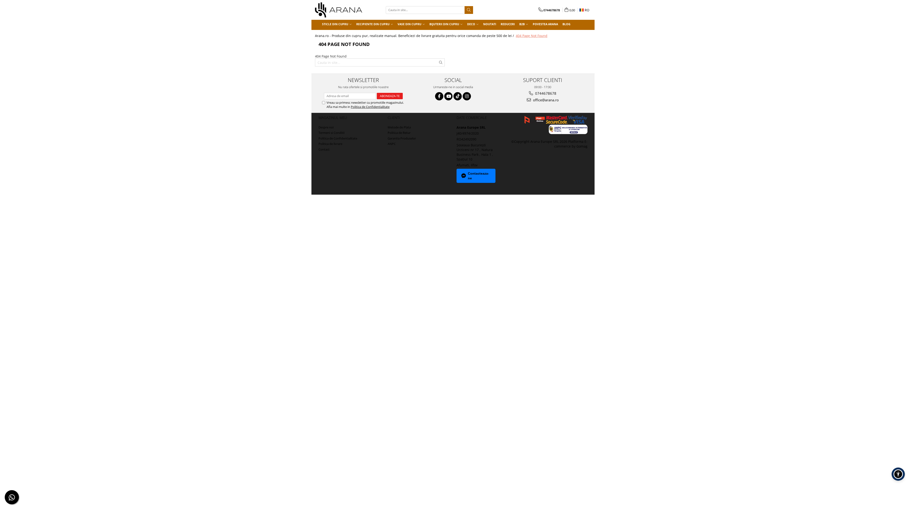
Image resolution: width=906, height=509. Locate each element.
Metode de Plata (399, 127)
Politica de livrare (330, 144)
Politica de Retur (399, 133)
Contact (324, 149)
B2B (522, 24)
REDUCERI (508, 24)
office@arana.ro (545, 100)
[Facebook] (439, 96)
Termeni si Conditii (331, 133)
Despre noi (326, 127)
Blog (566, 24)
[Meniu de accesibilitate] (898, 474)
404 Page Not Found (531, 35)
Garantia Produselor (402, 138)
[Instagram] (467, 96)
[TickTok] (457, 96)
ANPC (392, 144)
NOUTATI (489, 24)
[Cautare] (469, 10)
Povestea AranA (545, 24)
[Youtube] (448, 96)
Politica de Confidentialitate (370, 107)
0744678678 (545, 93)
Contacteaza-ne (478, 176)
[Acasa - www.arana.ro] (338, 9)
